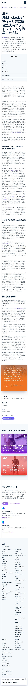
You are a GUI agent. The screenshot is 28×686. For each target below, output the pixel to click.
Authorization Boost (7, 555)
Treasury (4, 599)
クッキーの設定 (5, 664)
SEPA (23, 196)
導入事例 (4, 7)
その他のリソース (6, 665)
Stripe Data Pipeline (17, 308)
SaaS (16, 576)
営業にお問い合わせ (7, 418)
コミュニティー (5, 647)
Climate (4, 563)
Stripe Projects (18, 634)
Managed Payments (7, 582)
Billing (3, 557)
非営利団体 (17, 596)
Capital (3, 559)
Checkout (4, 561)
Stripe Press (18, 647)
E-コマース (17, 561)
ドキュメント (18, 625)
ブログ (3, 645)
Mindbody (5, 37)
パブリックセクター (19, 601)
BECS (13, 196)
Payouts (4, 588)
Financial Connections (7, 572)
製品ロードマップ (19, 641)
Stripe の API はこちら (7, 532)
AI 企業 (16, 578)
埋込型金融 (17, 563)
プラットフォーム (19, 574)
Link (3, 580)
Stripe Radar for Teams (7, 207)
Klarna (5, 199)
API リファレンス (19, 627)
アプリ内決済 (18, 568)
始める (4, 503)
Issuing (3, 578)
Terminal (4, 597)
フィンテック (18, 583)
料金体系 (4, 551)
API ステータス (18, 628)
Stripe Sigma (5, 593)
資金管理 (17, 572)
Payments (4, 586)
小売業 (16, 603)
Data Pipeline (5, 569)
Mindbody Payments (16, 132)
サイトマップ (5, 662)
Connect (4, 565)
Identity (4, 574)
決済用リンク (5, 584)
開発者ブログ (18, 636)
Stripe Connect (14, 170)
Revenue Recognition (7, 591)
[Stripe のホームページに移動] (3, 544)
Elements (4, 570)
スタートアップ (18, 553)
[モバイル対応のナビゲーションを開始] (25, 2)
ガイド (3, 641)
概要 (15, 7)
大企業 (16, 551)
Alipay (14, 198)
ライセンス (4, 660)
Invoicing (4, 576)
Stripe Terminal (5, 243)
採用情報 (17, 643)
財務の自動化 (18, 564)
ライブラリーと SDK (19, 632)
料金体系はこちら (6, 517)
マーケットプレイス (19, 570)
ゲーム (16, 585)
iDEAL (5, 198)
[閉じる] (25, 679)
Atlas (3, 553)
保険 (16, 591)
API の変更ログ (18, 630)
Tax (3, 595)
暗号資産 (4, 567)
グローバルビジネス (19, 566)
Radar (3, 590)
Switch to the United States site (10, 682)
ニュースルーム (18, 645)
